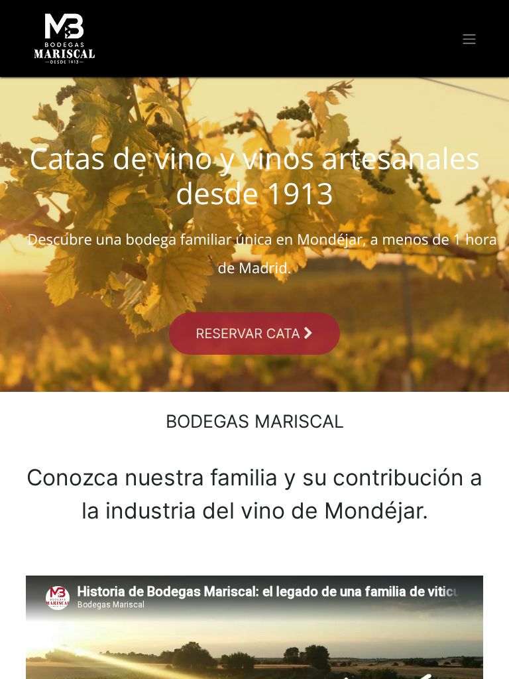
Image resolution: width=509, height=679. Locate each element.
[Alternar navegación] (469, 38)
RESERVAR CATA (250, 333)
